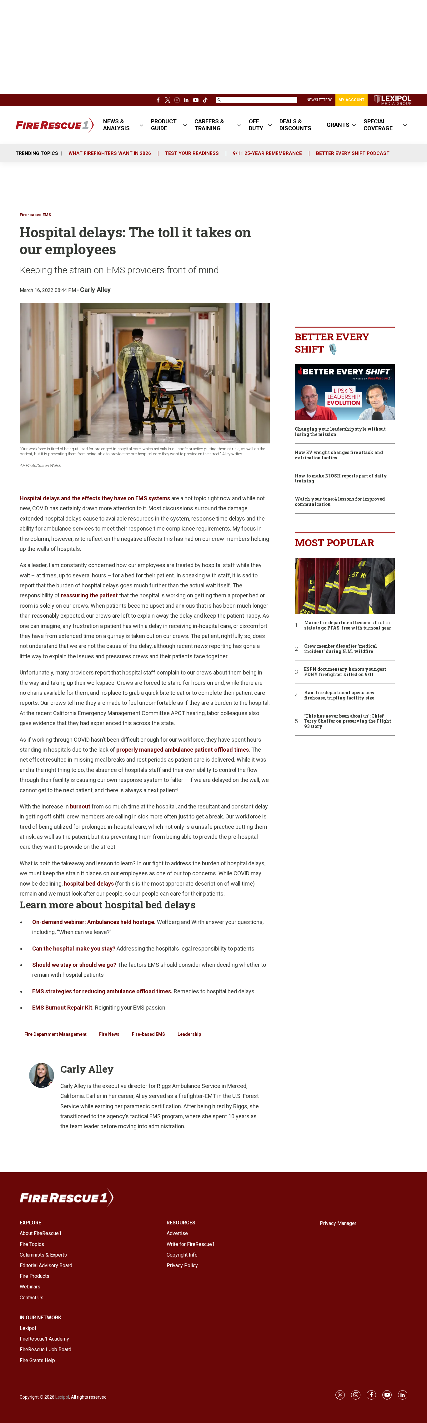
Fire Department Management (55, 1034)
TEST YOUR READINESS (192, 153)
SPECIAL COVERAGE (378, 124)
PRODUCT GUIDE (164, 124)
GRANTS (338, 124)
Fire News (109, 1034)
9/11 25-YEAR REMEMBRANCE (267, 153)
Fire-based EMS (35, 214)
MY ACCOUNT (351, 100)
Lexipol (62, 1397)
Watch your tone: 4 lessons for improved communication (340, 502)
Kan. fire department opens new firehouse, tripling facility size (339, 695)
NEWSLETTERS (319, 100)
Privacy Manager (338, 1223)
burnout (80, 806)
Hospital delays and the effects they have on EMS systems (95, 498)
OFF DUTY (256, 124)
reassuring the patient (89, 595)
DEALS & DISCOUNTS (295, 124)
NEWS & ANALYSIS (116, 124)
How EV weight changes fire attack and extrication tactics (339, 455)
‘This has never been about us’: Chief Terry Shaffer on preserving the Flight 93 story (347, 721)
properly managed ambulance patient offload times (182, 749)
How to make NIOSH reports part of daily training (341, 478)
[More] (141, 125)
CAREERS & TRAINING (209, 124)
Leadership (189, 1034)
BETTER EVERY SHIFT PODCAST (352, 153)
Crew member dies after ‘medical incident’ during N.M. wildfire (340, 649)
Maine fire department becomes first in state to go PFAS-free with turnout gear (347, 625)
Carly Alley (95, 290)
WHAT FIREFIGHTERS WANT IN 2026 (109, 153)
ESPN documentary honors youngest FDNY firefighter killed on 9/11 (345, 672)
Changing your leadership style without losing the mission (340, 432)
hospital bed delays (89, 883)
